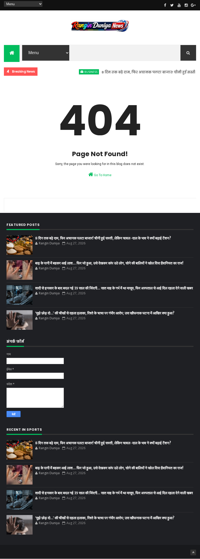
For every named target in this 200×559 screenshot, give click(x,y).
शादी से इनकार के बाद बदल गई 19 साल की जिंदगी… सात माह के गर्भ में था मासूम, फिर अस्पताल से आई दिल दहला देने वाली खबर (114, 288)
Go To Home (102, 175)
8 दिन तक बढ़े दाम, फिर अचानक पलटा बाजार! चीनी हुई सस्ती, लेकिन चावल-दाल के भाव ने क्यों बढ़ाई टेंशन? (103, 238)
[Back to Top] (193, 552)
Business (85, 72)
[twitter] (172, 5)
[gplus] (193, 5)
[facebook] (165, 5)
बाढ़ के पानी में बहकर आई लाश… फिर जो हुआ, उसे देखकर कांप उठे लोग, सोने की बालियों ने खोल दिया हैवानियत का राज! (109, 263)
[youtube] (179, 5)
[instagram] (186, 5)
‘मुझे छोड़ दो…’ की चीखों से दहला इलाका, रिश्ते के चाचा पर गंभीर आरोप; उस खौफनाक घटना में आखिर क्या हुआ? (104, 313)
